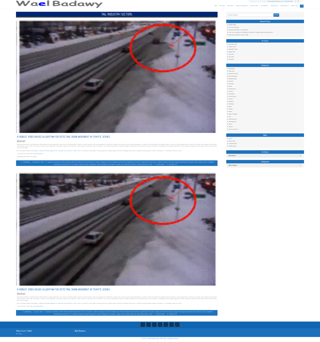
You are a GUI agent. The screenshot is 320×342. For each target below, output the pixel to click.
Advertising (232, 68)
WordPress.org (232, 146)
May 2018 (231, 59)
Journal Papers (161, 164)
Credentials (274, 6)
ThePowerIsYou (232, 119)
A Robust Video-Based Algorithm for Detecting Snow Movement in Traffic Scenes (60, 151)
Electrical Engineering (128, 162)
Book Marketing (233, 76)
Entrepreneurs (232, 89)
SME (230, 116)
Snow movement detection (128, 164)
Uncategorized (232, 121)
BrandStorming (232, 79)
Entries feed (232, 141)
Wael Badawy (80, 331)
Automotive (78, 162)
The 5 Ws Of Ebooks (234, 27)
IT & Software (74, 164)
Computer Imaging (100, 162)
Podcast (231, 109)
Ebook (230, 86)
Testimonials (264, 6)
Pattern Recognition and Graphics (106, 164)
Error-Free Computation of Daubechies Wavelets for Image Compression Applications (251, 32)
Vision (150, 164)
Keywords (81, 164)
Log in (230, 138)
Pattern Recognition (90, 164)
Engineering (145, 162)
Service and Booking (242, 6)
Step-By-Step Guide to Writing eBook (238, 30)
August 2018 (232, 52)
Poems (230, 111)
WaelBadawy (26, 162)
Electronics (138, 162)
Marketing (231, 104)
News (230, 106)
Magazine (231, 101)
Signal (118, 164)
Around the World (233, 73)
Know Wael (230, 6)
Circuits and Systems (88, 162)
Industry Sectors (202, 162)
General (231, 91)
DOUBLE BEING (232, 25)
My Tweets (19, 334)
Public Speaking (233, 114)
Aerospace (51, 162)
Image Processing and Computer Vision (186, 162)
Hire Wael (222, 6)
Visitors (231, 126)
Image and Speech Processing (165, 162)
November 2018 (233, 44)
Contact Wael (294, 6)
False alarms (152, 162)
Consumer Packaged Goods (113, 162)
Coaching (231, 84)
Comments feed (233, 143)
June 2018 (231, 57)
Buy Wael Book (254, 6)
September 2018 (233, 49)
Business (231, 81)
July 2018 (231, 54)
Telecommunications (142, 164)
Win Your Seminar (233, 129)
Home (215, 6)
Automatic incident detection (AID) (64, 162)
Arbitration (231, 71)
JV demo (231, 99)
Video (230, 124)
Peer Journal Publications (36, 153)
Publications (284, 6)
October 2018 (232, 46)
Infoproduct (232, 94)
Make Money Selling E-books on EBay (238, 35)
